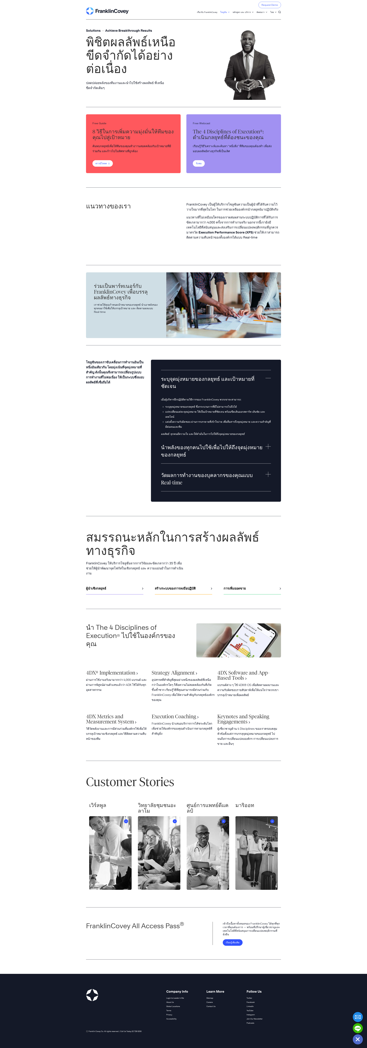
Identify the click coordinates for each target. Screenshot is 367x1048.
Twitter (249, 998)
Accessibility (171, 1019)
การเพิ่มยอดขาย (235, 588)
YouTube (250, 1010)
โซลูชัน (223, 12)
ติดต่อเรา (261, 12)
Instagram (251, 1015)
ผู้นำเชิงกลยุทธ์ (96, 588)
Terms (168, 1010)
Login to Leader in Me (175, 998)
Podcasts (250, 1023)
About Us (170, 1002)
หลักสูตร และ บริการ (242, 12)
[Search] (279, 10)
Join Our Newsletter (254, 1019)
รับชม (199, 163)
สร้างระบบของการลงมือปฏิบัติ (175, 588)
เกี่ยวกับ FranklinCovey (207, 12)
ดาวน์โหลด (101, 163)
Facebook (251, 1002)
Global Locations (173, 1006)
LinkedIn (250, 1006)
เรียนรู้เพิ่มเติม (233, 942)
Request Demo (269, 5)
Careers (209, 1002)
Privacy (169, 1015)
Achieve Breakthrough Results (128, 30)
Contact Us (210, 1006)
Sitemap (209, 998)
